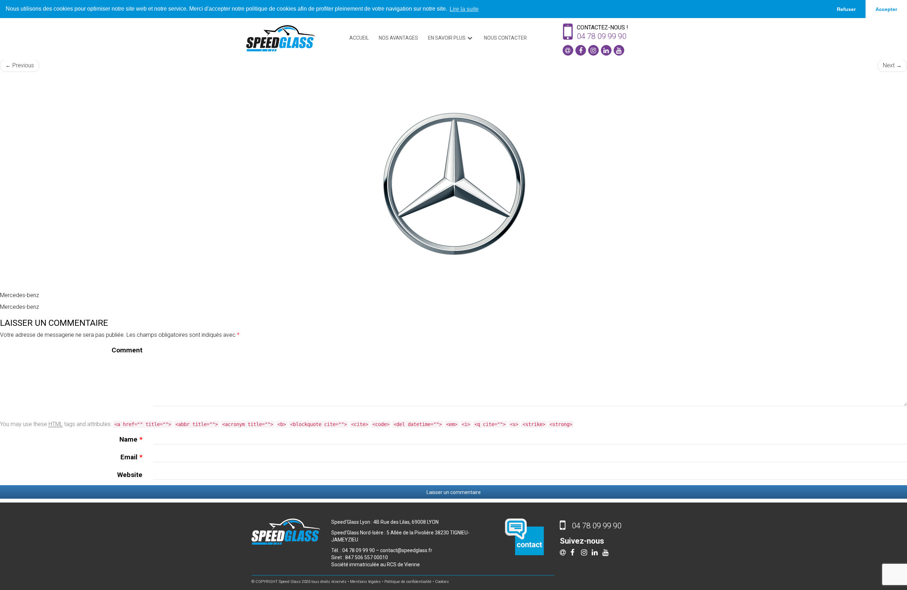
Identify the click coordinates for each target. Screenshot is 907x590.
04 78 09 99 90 (601, 36)
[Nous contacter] (524, 536)
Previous (19, 65)
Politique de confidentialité (408, 581)
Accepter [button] (886, 9)
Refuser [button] (846, 9)
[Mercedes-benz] (453, 185)
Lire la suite (464, 9)
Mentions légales (365, 581)
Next (892, 65)
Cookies (442, 581)
